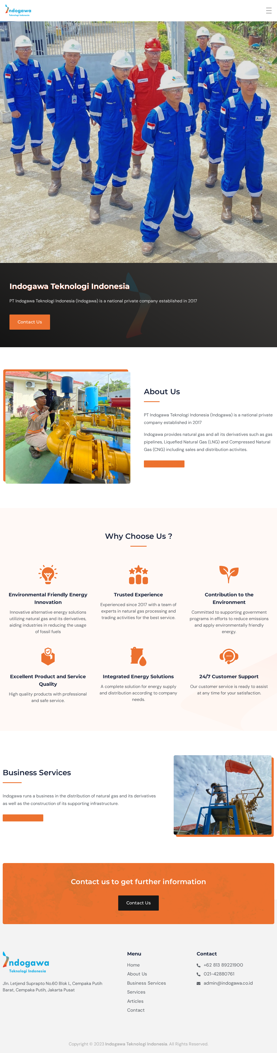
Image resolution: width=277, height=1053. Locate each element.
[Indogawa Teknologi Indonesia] (33, 10)
